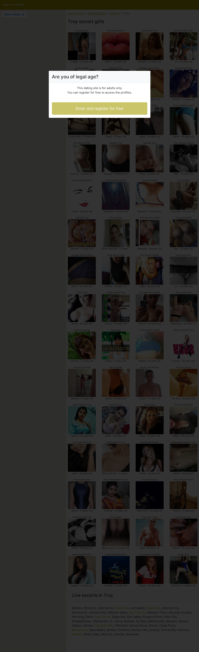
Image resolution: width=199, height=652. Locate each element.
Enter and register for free (99, 108)
